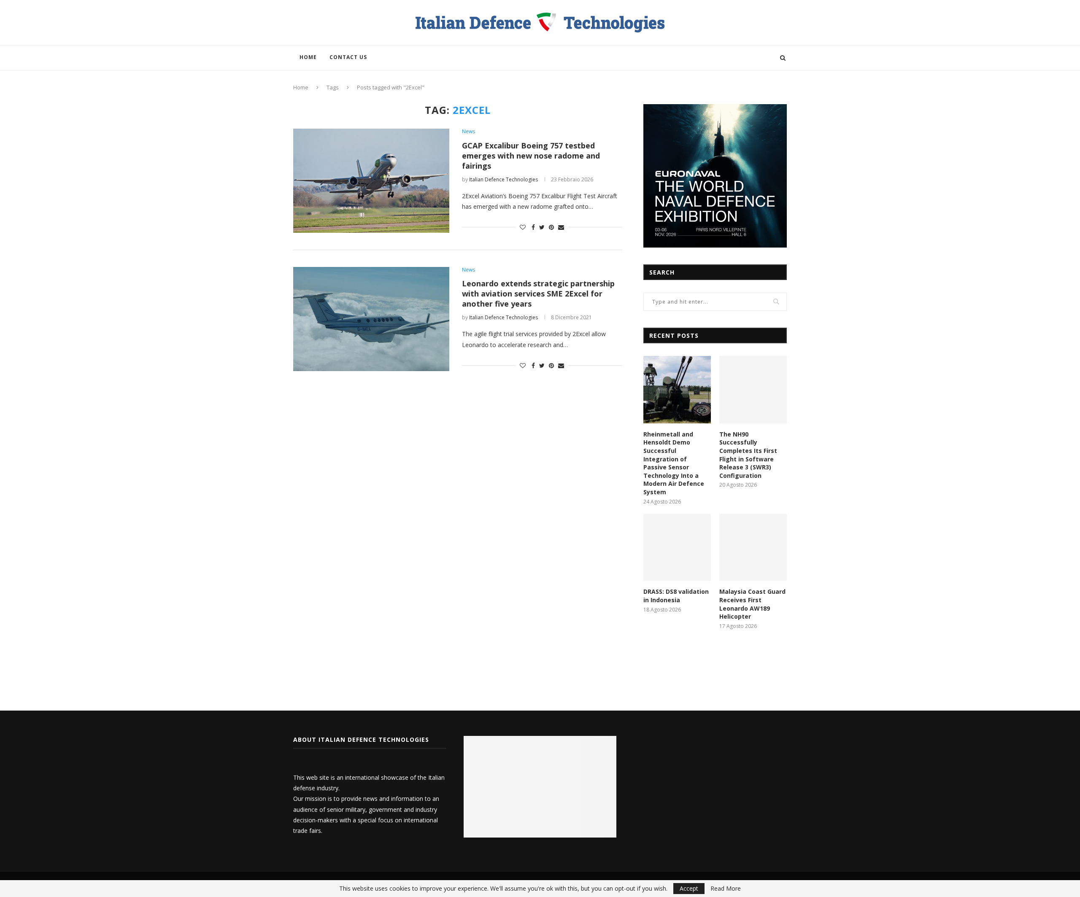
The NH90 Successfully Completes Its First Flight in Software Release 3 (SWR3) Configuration (748, 454)
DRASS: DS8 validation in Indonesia (676, 595)
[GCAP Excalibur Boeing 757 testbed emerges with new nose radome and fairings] (371, 181)
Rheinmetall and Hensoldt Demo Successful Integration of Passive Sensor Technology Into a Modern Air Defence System (673, 463)
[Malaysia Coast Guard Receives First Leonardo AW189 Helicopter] (753, 547)
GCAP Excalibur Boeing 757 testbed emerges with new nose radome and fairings (531, 155)
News (468, 132)
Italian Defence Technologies (503, 179)
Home (308, 57)
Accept (689, 888)
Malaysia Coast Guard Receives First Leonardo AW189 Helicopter (752, 603)
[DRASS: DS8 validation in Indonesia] (677, 547)
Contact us (348, 57)
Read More (725, 889)
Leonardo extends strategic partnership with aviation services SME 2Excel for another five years (538, 293)
